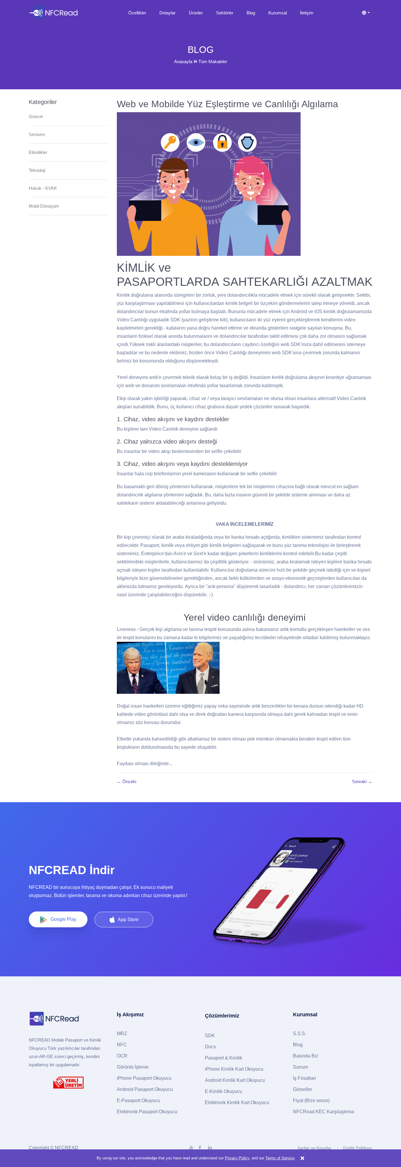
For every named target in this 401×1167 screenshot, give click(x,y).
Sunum (300, 1066)
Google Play (63, 919)
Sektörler (224, 12)
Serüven (37, 134)
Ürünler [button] (196, 12)
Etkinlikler (38, 152)
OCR (122, 1055)
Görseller (302, 1089)
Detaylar (167, 12)
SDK (210, 1035)
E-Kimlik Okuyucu (223, 1091)
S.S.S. (299, 1033)
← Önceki (126, 781)
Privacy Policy (237, 1158)
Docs (210, 1046)
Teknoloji (37, 170)
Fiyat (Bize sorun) (311, 1100)
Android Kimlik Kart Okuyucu (235, 1080)
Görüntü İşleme (133, 1066)
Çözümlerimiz (222, 1016)
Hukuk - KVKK (43, 188)
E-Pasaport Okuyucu (138, 1100)
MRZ (122, 1033)
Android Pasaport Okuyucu (145, 1089)
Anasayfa (183, 61)
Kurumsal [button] (277, 12)
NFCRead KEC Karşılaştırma (323, 1111)
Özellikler (137, 12)
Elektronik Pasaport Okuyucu (147, 1111)
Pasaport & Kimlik (223, 1057)
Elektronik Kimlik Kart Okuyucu (237, 1102)
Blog (251, 12)
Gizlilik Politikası (357, 1148)
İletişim (307, 12)
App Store (128, 919)
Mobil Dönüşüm (44, 206)
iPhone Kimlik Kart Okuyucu (234, 1069)
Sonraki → (362, 781)
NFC (122, 1044)
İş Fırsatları (304, 1078)
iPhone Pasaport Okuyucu (144, 1078)
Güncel (36, 116)
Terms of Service (279, 1158)
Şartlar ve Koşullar (314, 1148)
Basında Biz (305, 1055)
